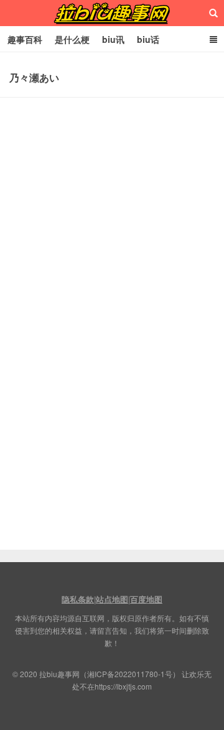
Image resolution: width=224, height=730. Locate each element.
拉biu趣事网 (112, 13)
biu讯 (113, 39)
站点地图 (112, 599)
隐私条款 (78, 599)
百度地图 (146, 599)
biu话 (148, 39)
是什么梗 (72, 39)
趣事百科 (24, 39)
